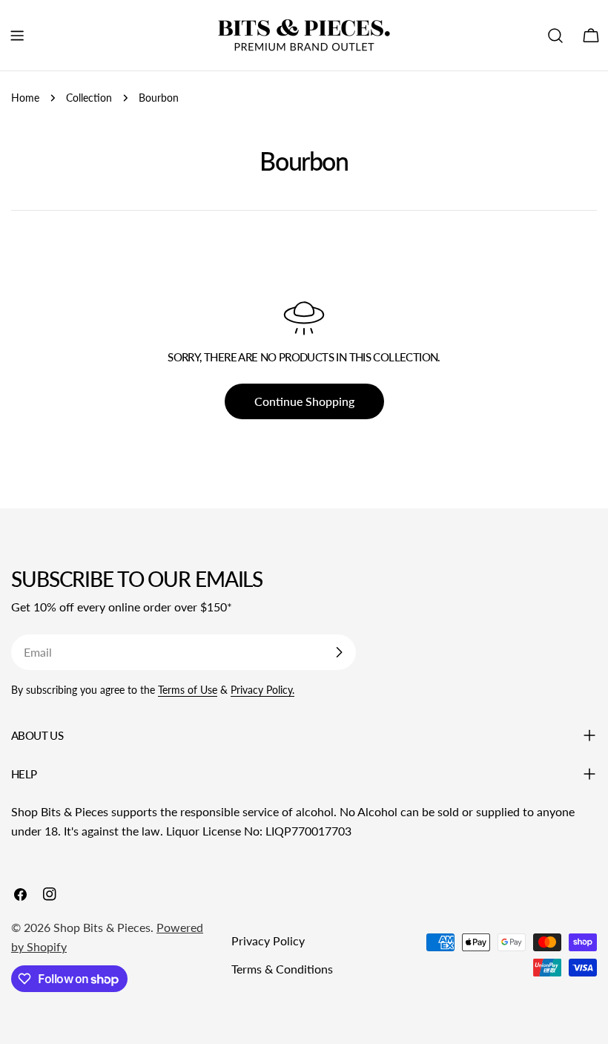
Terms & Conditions (282, 969)
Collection (89, 97)
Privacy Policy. (262, 689)
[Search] (555, 35)
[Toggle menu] (17, 35)
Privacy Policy (268, 940)
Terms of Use (187, 689)
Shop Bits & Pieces (102, 927)
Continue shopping (304, 401)
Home (25, 97)
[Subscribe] (338, 652)
